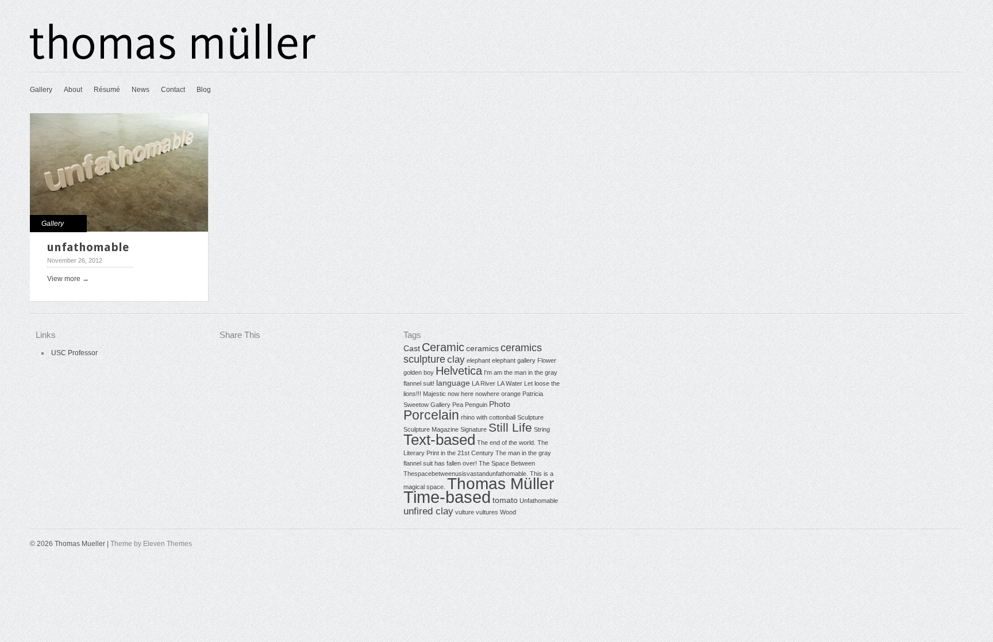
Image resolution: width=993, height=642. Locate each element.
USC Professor (74, 353)
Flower (546, 360)
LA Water (509, 383)
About (73, 90)
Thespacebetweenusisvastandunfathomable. (465, 473)
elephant (478, 360)
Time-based (447, 496)
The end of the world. (506, 442)
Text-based (439, 439)
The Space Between (507, 463)
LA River (483, 383)
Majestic (434, 393)
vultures (487, 512)
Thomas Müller (500, 484)
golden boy (418, 372)
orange (511, 393)
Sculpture (530, 417)
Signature (473, 429)
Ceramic (443, 347)
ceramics (482, 348)
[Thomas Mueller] (173, 57)
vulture (464, 512)
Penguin (476, 404)
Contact (173, 90)
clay (456, 359)
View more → (68, 279)
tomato (505, 500)
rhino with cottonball (488, 417)
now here (461, 393)
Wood (508, 512)
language (453, 382)
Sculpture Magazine (431, 429)
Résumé (107, 90)
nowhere (487, 393)
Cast (411, 348)
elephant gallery (514, 360)
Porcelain (431, 415)
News (140, 90)
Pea (457, 404)
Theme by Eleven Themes (151, 544)
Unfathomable (538, 500)
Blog (204, 90)
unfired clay (428, 511)
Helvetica (459, 370)
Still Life (510, 428)
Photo (499, 404)
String (542, 429)
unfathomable (88, 247)
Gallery (41, 90)
